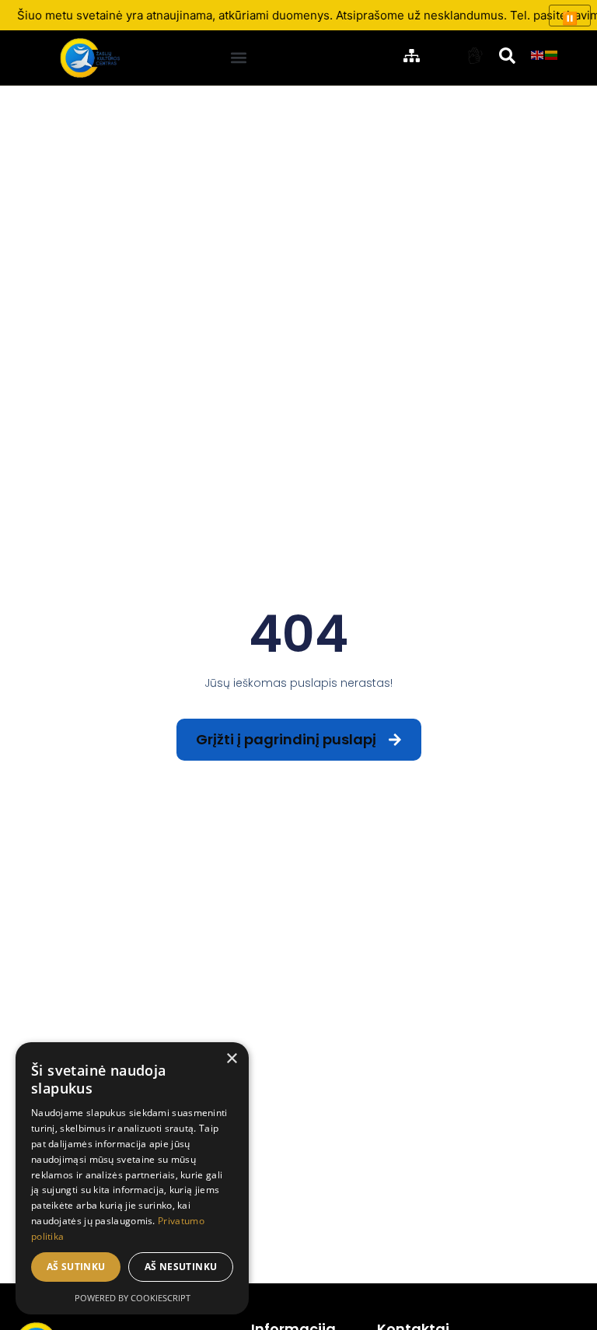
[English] (538, 53)
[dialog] (132, 1178)
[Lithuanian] (552, 53)
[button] (239, 58)
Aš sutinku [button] (76, 1266)
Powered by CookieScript (132, 1298)
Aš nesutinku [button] (181, 1266)
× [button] (231, 1059)
